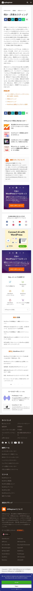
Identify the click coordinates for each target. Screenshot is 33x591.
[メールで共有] (26, 19)
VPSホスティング (11, 102)
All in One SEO (6, 545)
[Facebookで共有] (5, 19)
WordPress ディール (7, 487)
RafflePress (20, 551)
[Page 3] (18, 384)
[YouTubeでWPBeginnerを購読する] (19, 221)
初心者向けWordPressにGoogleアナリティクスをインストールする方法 (20, 126)
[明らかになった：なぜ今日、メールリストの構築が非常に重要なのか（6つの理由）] (7, 149)
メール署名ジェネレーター (9, 466)
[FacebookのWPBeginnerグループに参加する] (7, 224)
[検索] (27, 2)
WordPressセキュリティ (8, 493)
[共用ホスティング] (16, 19)
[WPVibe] (16, 239)
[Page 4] (22, 384)
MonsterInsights (6, 548)
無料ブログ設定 (6, 496)
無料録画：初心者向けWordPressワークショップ (15, 367)
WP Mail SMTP (6, 551)
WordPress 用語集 (6, 481)
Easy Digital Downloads (23, 545)
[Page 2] (14, 384)
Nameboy (4, 560)
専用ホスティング (11, 99)
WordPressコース (6, 478)
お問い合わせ (5, 438)
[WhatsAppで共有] (23, 19)
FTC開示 (19, 430)
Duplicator (20, 538)
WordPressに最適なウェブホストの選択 (17, 104)
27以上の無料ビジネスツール (10, 469)
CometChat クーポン (17, 405)
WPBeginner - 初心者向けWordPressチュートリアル (7, 2)
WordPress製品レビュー (8, 484)
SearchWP (20, 548)
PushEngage (20, 554)
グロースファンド (22, 438)
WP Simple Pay (21, 542)
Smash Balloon (6, 554)
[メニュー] (30, 2)
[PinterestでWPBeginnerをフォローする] (13, 224)
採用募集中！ (20, 530)
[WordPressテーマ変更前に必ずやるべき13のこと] (7, 134)
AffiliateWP (20, 560)
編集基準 (4, 427)
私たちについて (6, 423)
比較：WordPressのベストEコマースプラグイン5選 (16, 375)
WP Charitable (21, 557)
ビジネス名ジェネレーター (9, 451)
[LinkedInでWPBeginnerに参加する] (19, 224)
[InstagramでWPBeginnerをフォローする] (26, 221)
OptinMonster (5, 538)
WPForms (4, 542)
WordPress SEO (6, 490)
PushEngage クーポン (17, 395)
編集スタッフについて (17, 160)
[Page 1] (11, 384)
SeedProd (4, 557)
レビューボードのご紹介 (8, 430)
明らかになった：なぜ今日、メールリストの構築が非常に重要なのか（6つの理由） (19, 148)
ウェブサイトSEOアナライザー (10, 463)
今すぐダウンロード (16, 206)
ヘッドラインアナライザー (9, 460)
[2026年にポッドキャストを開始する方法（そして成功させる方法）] (7, 141)
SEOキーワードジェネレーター (10, 457)
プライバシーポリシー (23, 423)
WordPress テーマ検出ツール (10, 454)
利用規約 (19, 427)
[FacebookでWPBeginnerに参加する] (7, 221)
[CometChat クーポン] (7, 407)
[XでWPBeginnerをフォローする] (13, 221)
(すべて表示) (22, 391)
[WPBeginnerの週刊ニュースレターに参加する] (26, 224)
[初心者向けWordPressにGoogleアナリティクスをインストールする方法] (7, 127)
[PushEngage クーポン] (7, 398)
